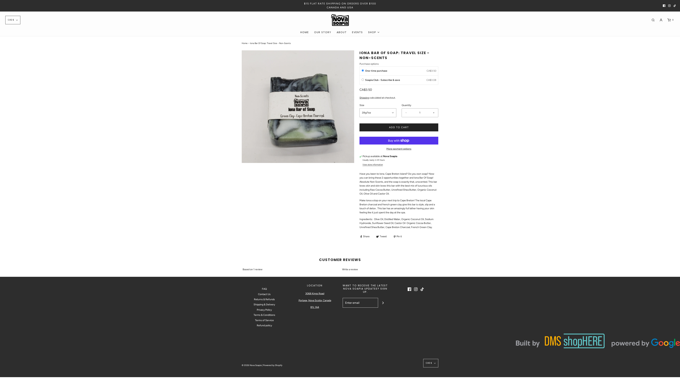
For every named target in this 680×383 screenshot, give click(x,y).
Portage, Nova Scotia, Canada (315, 300)
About (342, 32)
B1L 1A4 (314, 307)
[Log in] (661, 20)
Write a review (350, 269)
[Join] (383, 303)
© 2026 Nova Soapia (252, 365)
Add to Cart (399, 127)
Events (357, 32)
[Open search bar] (653, 20)
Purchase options (369, 63)
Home (304, 32)
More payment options (398, 148)
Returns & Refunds (264, 299)
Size (361, 105)
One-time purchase (376, 70)
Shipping (364, 97)
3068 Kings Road (314, 293)
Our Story (322, 32)
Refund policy (264, 325)
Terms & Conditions (264, 315)
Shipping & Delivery (264, 304)
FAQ (264, 288)
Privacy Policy (264, 309)
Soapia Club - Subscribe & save (383, 80)
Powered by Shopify (272, 365)
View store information (372, 164)
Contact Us (264, 294)
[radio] (363, 71)
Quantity (406, 105)
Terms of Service (264, 320)
